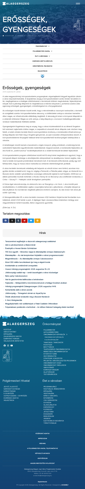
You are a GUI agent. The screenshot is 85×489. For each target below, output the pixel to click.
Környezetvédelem (51, 370)
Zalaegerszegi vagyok (13, 336)
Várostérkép (49, 367)
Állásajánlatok (50, 405)
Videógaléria (49, 393)
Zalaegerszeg (16, 3)
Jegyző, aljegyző (11, 386)
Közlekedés (48, 414)
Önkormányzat (41, 46)
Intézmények (48, 398)
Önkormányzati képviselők (54, 334)
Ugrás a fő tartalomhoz (77, 0)
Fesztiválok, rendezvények (54, 389)
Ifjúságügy (48, 409)
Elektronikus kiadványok (54, 421)
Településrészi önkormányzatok (57, 349)
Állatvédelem (49, 372)
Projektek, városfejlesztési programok (60, 361)
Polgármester (49, 330)
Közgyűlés (48, 345)
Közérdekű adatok (11, 398)
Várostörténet (10, 332)
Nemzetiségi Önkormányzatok (56, 351)
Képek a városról (51, 396)
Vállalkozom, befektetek (14, 341)
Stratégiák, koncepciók (53, 358)
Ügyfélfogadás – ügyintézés (15, 396)
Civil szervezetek (50, 400)
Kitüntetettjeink (50, 354)
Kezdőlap (9, 35)
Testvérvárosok (50, 374)
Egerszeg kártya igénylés (43, 61)
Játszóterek (49, 412)
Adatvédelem (42, 458)
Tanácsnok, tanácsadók (53, 342)
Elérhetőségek (10, 391)
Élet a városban (41, 56)
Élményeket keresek (11, 338)
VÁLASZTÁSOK (42, 71)
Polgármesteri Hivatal (41, 51)
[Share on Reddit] (24, 221)
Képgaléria (8, 334)
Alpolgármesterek (51, 332)
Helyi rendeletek (50, 356)
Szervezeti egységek (12, 389)
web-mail (42, 443)
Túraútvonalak (50, 423)
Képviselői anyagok (42, 453)
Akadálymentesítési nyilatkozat (42, 463)
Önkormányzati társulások (55, 365)
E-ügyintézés (9, 393)
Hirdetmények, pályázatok (42, 66)
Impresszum (42, 438)
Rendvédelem (49, 416)
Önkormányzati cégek (52, 363)
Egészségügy (49, 407)
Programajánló (50, 386)
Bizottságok (49, 347)
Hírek (20, 35)
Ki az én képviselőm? (51, 340)
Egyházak (47, 402)
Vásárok (47, 418)
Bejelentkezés (42, 481)
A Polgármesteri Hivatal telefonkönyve (42, 448)
